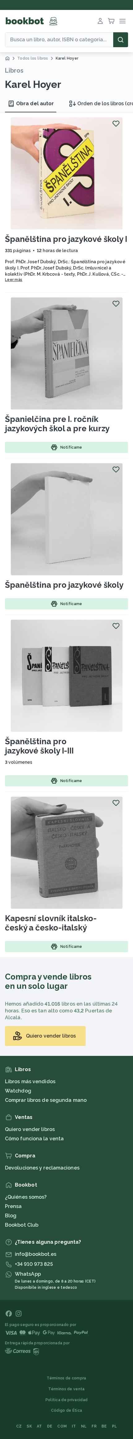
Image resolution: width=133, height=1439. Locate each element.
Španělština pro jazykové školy (64, 585)
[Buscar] (120, 39)
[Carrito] (111, 21)
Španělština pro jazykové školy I (66, 239)
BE (104, 1426)
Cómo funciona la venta (34, 1139)
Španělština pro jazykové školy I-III (39, 746)
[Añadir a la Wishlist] (116, 123)
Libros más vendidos (30, 1081)
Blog (10, 1216)
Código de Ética (66, 1410)
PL (114, 1426)
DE (50, 1426)
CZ (19, 1426)
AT (39, 1426)
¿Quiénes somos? (26, 1197)
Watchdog (18, 1091)
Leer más (13, 280)
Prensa (13, 1206)
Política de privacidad (66, 1400)
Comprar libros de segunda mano (46, 1100)
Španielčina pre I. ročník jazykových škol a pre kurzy (57, 423)
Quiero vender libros (30, 1129)
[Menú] (122, 21)
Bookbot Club (21, 1225)
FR (94, 1426)
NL (84, 1426)
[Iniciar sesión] (100, 21)
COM (62, 1426)
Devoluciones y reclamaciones (42, 1168)
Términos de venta (66, 1389)
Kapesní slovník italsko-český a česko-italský (51, 923)
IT (74, 1426)
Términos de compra (66, 1378)
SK (29, 1426)
